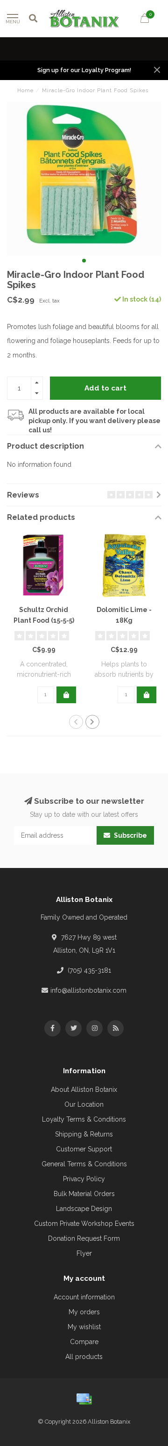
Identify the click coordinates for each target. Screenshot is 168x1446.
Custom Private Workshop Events (84, 1223)
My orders (84, 1312)
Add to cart (105, 388)
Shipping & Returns (84, 1134)
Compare (84, 1341)
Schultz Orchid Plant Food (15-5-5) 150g (44, 620)
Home (25, 90)
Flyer (84, 1253)
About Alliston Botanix (84, 1089)
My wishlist (84, 1327)
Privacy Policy (84, 1179)
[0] (144, 20)
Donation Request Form (84, 1238)
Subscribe (129, 835)
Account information (84, 1297)
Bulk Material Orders (84, 1193)
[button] (84, 260)
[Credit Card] (84, 1399)
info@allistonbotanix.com (88, 990)
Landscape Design (84, 1208)
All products (84, 1356)
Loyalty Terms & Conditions (84, 1119)
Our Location (84, 1104)
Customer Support (84, 1149)
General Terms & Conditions (84, 1164)
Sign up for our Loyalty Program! (84, 70)
